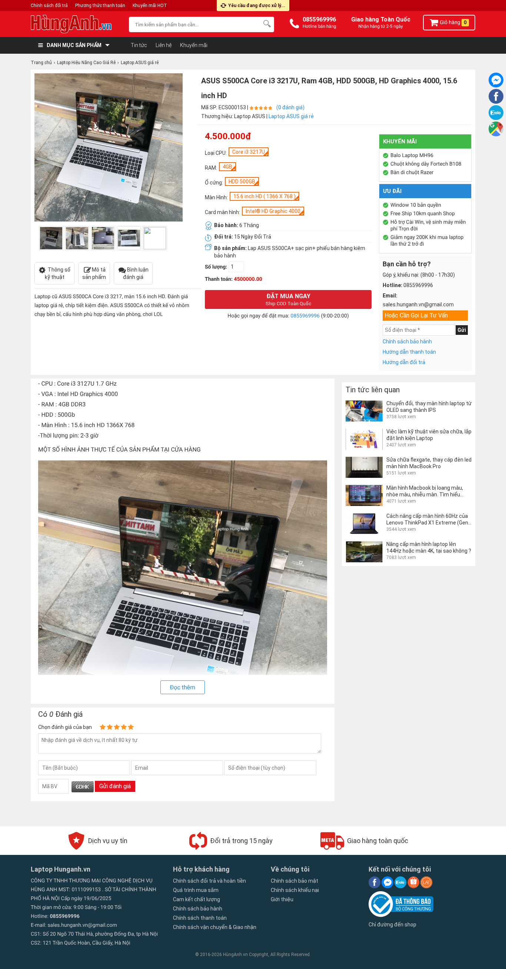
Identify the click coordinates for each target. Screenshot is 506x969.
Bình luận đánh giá (136, 273)
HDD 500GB (242, 181)
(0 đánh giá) (290, 107)
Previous (36, 238)
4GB (227, 167)
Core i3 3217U (248, 152)
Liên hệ (164, 45)
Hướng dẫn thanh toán (409, 352)
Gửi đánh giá (115, 786)
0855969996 (305, 316)
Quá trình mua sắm (196, 890)
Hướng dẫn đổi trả (404, 362)
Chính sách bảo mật (294, 881)
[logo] (76, 24)
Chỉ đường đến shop (392, 925)
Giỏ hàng (453, 23)
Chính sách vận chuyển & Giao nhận (214, 927)
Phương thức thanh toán (100, 5)
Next (185, 238)
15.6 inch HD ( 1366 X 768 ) (264, 196)
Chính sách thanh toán (200, 918)
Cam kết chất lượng (196, 899)
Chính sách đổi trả (49, 5)
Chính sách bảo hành (407, 341)
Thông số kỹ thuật (58, 273)
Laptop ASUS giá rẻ (291, 116)
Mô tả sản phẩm (94, 273)
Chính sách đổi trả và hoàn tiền (209, 881)
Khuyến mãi (193, 45)
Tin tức (139, 45)
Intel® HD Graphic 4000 (273, 211)
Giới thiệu (282, 899)
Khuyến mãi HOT (150, 5)
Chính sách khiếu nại (295, 890)
